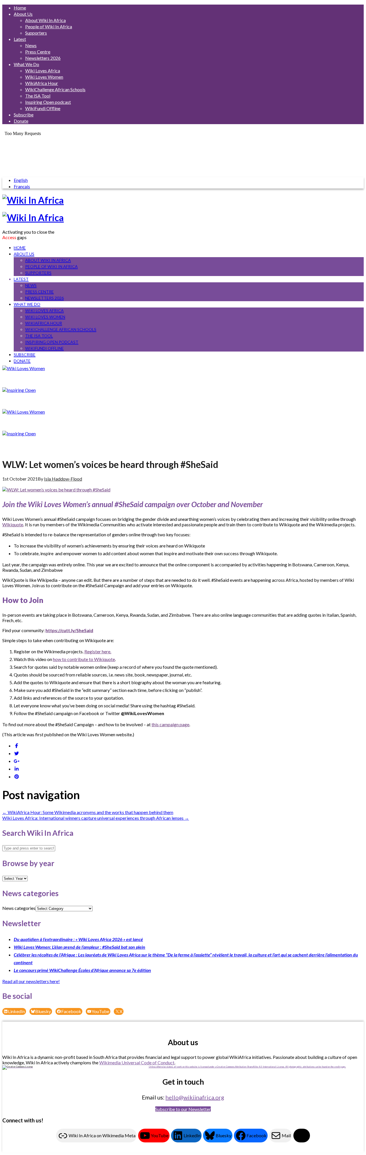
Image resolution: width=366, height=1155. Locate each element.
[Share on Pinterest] (16, 776)
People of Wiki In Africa (48, 26)
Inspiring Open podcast (48, 102)
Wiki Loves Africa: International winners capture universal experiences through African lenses (95, 818)
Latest (20, 39)
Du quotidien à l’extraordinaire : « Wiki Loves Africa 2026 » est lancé (78, 939)
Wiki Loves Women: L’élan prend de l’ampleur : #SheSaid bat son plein (79, 947)
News (31, 45)
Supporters (36, 32)
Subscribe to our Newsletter (183, 1109)
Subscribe (23, 114)
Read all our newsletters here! (31, 981)
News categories (18, 908)
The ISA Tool (37, 95)
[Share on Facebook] (16, 745)
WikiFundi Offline (42, 108)
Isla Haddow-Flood (63, 478)
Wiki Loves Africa (42, 70)
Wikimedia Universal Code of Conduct (136, 1062)
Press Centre (37, 51)
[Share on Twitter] (16, 753)
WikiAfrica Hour (41, 83)
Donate (21, 121)
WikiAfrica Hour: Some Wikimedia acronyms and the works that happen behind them (87, 812)
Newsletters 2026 (43, 58)
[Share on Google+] (16, 761)
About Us (23, 14)
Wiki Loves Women (44, 77)
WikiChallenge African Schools (55, 89)
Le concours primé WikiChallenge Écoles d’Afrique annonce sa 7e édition (82, 970)
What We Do (26, 64)
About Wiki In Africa (45, 20)
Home (20, 7)
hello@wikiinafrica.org (195, 1097)
